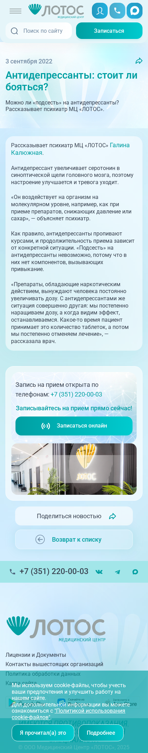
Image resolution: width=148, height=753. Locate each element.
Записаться (109, 31)
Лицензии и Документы (36, 655)
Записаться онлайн (82, 425)
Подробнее (101, 733)
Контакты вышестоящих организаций (54, 664)
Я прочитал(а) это (43, 733)
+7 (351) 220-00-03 (76, 394)
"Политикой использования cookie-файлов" (68, 713)
